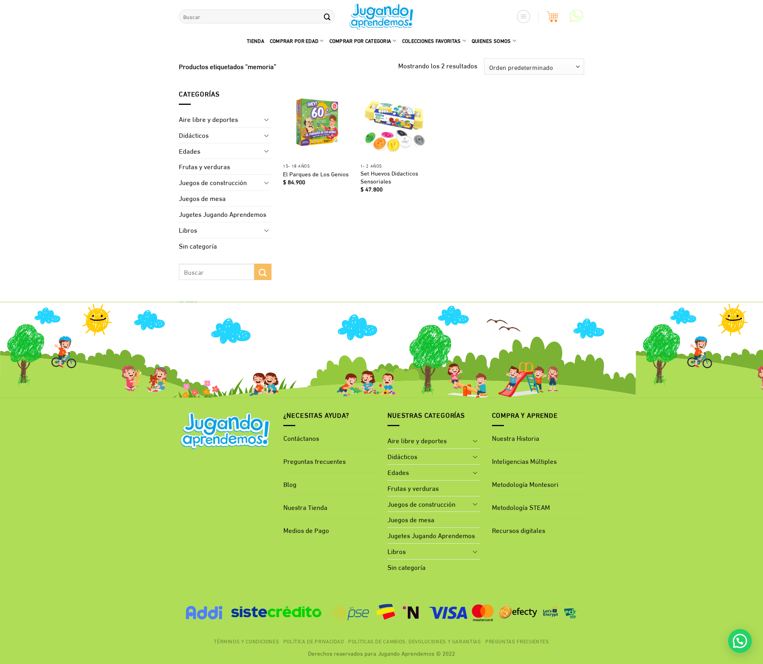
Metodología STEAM (521, 507)
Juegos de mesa (202, 198)
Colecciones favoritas (431, 40)
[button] (524, 16)
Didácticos (194, 135)
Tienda (255, 40)
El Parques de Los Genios (316, 174)
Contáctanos (301, 438)
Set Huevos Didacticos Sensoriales (389, 177)
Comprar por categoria (360, 40)
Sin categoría (198, 246)
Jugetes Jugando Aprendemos (222, 214)
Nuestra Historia (515, 438)
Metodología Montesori (525, 484)
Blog (289, 484)
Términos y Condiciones (246, 641)
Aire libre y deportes (208, 119)
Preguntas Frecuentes (517, 641)
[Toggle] (266, 119)
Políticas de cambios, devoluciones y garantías (414, 641)
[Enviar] (327, 16)
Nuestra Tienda (305, 507)
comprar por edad (294, 40)
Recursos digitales (519, 530)
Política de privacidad (313, 641)
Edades (189, 151)
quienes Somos (491, 40)
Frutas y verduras (204, 166)
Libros (188, 230)
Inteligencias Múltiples (524, 461)
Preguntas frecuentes (314, 461)
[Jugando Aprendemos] (381, 16)
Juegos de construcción (213, 182)
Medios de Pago (306, 530)
